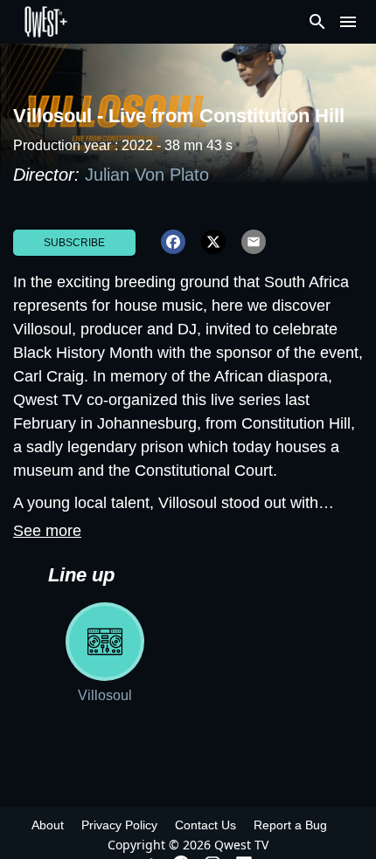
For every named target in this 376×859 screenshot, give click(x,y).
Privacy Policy (119, 825)
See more (47, 530)
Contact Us (205, 825)
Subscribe (74, 243)
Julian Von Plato (147, 174)
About (47, 825)
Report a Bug (290, 825)
